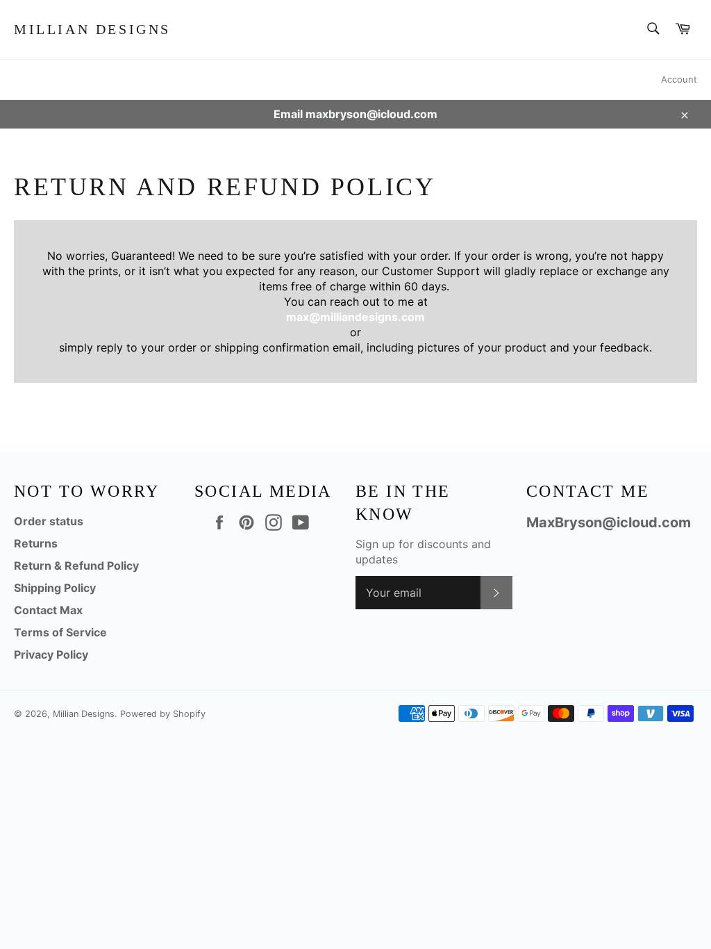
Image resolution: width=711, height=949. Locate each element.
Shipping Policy (55, 588)
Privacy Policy (51, 654)
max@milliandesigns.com (355, 317)
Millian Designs (92, 29)
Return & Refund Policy (76, 565)
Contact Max (48, 610)
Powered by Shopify (163, 714)
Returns (36, 543)
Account (679, 79)
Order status (48, 521)
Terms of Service (60, 632)
